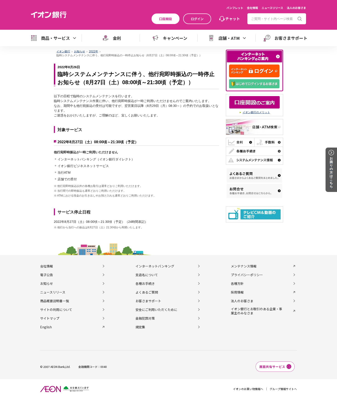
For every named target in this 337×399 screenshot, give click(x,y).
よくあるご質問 (146, 292)
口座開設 (165, 18)
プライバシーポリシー (247, 274)
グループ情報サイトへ (283, 389)
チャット (232, 18)
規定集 (140, 327)
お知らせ (46, 283)
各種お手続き (145, 283)
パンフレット (235, 8)
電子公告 (46, 274)
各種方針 (237, 283)
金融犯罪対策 (145, 318)
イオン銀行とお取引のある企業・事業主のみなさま (256, 311)
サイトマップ (49, 318)
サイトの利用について (56, 309)
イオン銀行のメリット (256, 112)
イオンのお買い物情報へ (248, 389)
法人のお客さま (296, 8)
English (46, 327)
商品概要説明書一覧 (54, 301)
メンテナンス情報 (244, 266)
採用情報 (237, 292)
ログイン (197, 18)
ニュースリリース (272, 8)
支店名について (146, 274)
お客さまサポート (148, 301)
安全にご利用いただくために (156, 309)
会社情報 (252, 8)
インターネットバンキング (154, 266)
